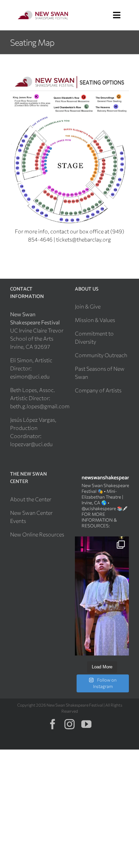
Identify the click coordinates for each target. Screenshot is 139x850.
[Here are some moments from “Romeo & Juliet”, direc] (102, 596)
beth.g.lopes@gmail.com (40, 406)
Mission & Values (95, 320)
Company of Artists (98, 390)
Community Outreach (101, 355)
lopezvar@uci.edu (31, 444)
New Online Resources (37, 534)
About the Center (30, 499)
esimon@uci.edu (30, 376)
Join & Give (88, 306)
